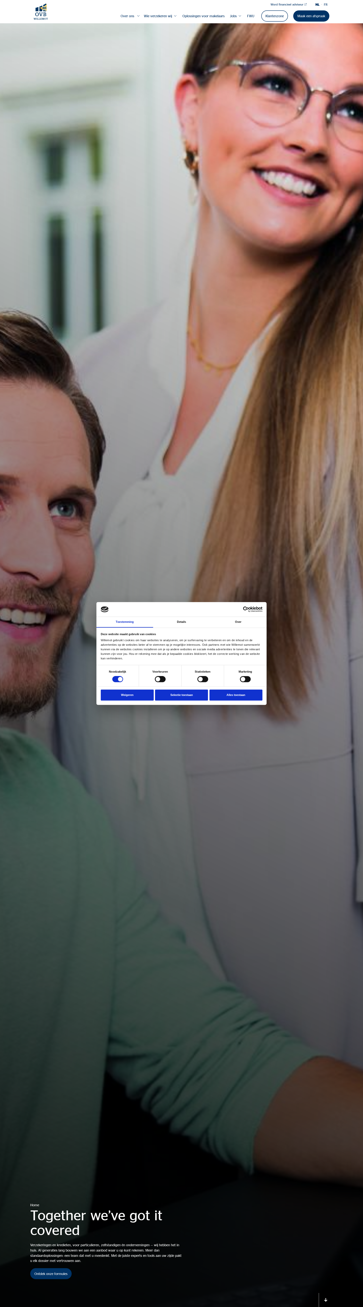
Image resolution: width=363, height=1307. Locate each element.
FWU (250, 16)
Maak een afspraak (311, 16)
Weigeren (127, 694)
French (325, 4)
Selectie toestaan (181, 694)
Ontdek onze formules (50, 1274)
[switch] (160, 679)
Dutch (317, 4)
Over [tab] (238, 621)
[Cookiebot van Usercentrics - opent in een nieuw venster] (245, 609)
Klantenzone (274, 16)
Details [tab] (181, 621)
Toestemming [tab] (125, 621)
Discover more (326, 1300)
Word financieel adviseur (287, 4)
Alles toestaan (235, 694)
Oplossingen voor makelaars (203, 16)
